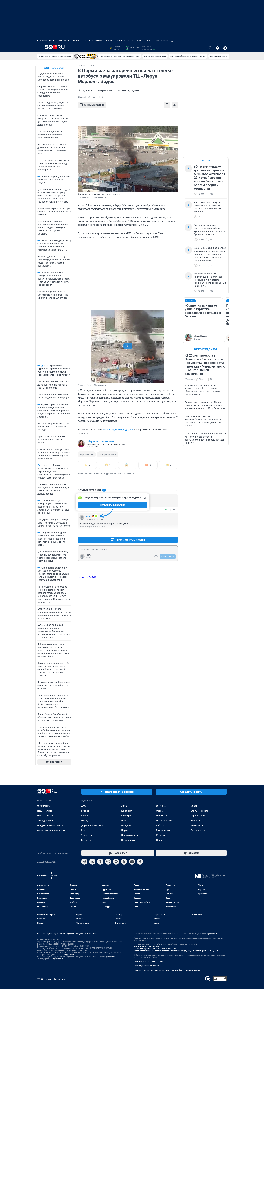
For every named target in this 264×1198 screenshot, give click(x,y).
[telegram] (84, 862)
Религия (160, 835)
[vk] (92, 862)
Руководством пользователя (146, 946)
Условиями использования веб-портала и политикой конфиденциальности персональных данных (177, 951)
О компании (43, 806)
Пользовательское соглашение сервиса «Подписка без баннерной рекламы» (167, 970)
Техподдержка (45, 820)
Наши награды (45, 810)
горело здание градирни (118, 429)
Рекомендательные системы (146, 966)
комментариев (94, 104)
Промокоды (167, 41)
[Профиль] (225, 48)
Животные (87, 835)
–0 (174, 509)
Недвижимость (46, 41)
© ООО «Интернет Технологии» (51, 979)
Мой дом (126, 825)
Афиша (108, 41)
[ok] (100, 862)
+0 (166, 532)
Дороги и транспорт (92, 825)
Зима (124, 806)
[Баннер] (85, 56)
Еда (83, 830)
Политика (161, 815)
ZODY (147, 41)
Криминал (126, 810)
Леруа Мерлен (86, 454)
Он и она (161, 806)
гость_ (88, 516)
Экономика (197, 825)
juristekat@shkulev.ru (107, 957)
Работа (160, 825)
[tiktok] (140, 862)
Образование (128, 840)
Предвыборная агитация (50, 825)
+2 (166, 509)
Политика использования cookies (148, 961)
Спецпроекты (198, 830)
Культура (126, 815)
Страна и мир (198, 815)
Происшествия (164, 820)
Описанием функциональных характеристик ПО (155, 949)
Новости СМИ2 (87, 577)
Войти (88, 558)
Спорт (194, 806)
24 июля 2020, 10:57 (86, 97)
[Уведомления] (217, 48)
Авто (84, 806)
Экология (196, 820)
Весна (84, 815)
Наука (124, 830)
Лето (124, 820)
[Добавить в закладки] (167, 105)
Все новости (54, 68)
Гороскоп (120, 41)
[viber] (108, 862)
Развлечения (163, 830)
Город (84, 820)
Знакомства (64, 41)
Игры (156, 41)
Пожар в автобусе (107, 454)
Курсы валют (135, 41)
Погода (77, 41)
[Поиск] (210, 48)
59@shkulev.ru (70, 955)
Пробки (133, 48)
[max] (116, 862)
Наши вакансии (45, 815)
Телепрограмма (93, 41)
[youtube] (132, 862)
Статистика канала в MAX (51, 830)
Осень (159, 810)
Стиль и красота (199, 810)
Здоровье (86, 840)
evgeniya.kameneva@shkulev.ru (205, 934)
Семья (159, 840)
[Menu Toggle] (39, 48)
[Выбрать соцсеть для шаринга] (175, 105)
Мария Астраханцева (100, 441)
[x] (124, 862)
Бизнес (85, 810)
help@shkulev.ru (57, 959)
